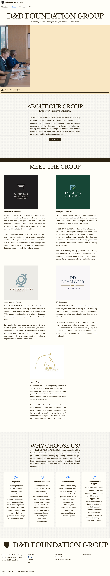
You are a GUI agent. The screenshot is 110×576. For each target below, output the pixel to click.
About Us (31, 554)
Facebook (58, 554)
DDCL (16, 571)
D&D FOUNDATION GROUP (60, 545)
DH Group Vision (86, 554)
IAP (29, 562)
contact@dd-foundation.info (11, 560)
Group (30, 557)
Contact (30, 560)
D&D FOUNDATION (14, 2)
